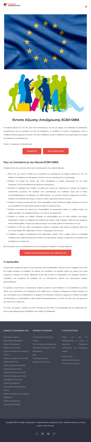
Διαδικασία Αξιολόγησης (71, 360)
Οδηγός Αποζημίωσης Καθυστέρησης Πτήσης (12, 346)
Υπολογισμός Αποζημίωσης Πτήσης (43, 339)
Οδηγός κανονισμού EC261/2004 (16, 358)
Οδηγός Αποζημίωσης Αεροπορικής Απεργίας (12, 402)
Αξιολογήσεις (37, 351)
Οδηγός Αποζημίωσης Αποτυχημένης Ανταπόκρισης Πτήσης (15, 386)
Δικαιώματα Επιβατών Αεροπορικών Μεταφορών (13, 339)
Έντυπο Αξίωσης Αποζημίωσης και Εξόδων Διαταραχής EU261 (44, 346)
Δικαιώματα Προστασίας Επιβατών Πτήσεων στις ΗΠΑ (14, 370)
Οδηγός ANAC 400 (11, 362)
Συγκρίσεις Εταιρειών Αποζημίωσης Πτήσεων (41, 360)
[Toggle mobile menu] (86, 6)
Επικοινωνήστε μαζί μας (71, 363)
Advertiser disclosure (71, 422)
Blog (34, 355)
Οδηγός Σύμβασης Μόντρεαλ (14, 365)
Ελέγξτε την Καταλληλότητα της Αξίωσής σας (45, 252)
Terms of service (48, 426)
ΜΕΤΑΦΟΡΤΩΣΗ (56, 151)
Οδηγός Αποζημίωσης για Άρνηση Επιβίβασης (16, 395)
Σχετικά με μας (67, 356)
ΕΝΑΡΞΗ (32, 151)
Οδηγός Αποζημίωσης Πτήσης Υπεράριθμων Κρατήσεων (15, 378)
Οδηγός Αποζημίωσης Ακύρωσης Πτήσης (16, 353)
